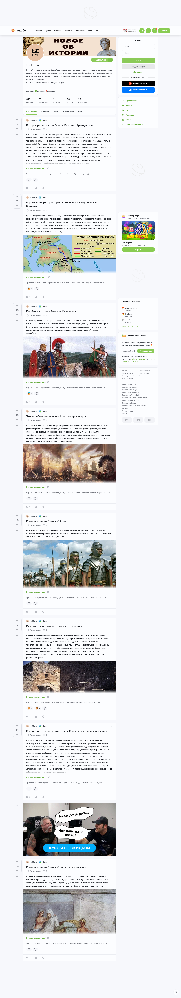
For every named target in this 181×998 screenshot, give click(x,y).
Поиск (79, 111)
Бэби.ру (124, 414)
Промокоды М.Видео (129, 390)
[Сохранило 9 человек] (35, 612)
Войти (164, 31)
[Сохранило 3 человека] (35, 188)
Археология (54, 174)
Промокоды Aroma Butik (131, 395)
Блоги (90, 31)
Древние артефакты (60, 943)
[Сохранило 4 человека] (35, 958)
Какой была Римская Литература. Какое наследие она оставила (66, 731)
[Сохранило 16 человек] (35, 716)
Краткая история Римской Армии (47, 521)
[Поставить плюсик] (17, 119)
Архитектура (99, 943)
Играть (138, 249)
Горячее (38, 31)
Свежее (57, 31)
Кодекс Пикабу (127, 373)
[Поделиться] (42, 188)
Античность (42, 283)
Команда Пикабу (128, 376)
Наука (62, 174)
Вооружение (97, 388)
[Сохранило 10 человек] (35, 297)
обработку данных (139, 359)
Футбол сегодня (128, 411)
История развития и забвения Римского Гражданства (59, 125)
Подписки (68, 31)
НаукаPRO (101, 493)
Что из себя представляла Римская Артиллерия (56, 416)
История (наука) (32, 174)
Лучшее (48, 31)
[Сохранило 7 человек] (35, 402)
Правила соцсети (145, 371)
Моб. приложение (128, 379)
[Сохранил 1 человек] (35, 797)
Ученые (70, 174)
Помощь (125, 371)
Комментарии (67, 111)
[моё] (56, 111)
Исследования (90, 702)
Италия (87, 388)
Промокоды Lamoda (129, 387)
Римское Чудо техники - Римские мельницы (54, 626)
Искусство (88, 943)
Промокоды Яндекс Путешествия (134, 398)
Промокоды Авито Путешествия (134, 406)
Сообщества (80, 31)
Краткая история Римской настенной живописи (56, 867)
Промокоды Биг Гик (129, 384)
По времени (31, 111)
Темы (97, 31)
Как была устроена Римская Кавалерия (51, 311)
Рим (101, 174)
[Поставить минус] (17, 129)
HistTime (33, 120)
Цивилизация (80, 174)
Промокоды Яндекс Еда (131, 400)
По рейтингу (45, 111)
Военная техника (73, 493)
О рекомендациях (145, 373)
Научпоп (44, 174)
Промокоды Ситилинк (130, 403)
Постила (125, 408)
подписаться (146, 351)
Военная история (84, 283)
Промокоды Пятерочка (130, 392)
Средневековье (54, 283)
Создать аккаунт (138, 67)
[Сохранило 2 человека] (35, 507)
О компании (143, 376)
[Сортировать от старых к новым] (112, 111)
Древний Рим (92, 174)
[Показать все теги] (107, 173)
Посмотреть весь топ (130, 326)
